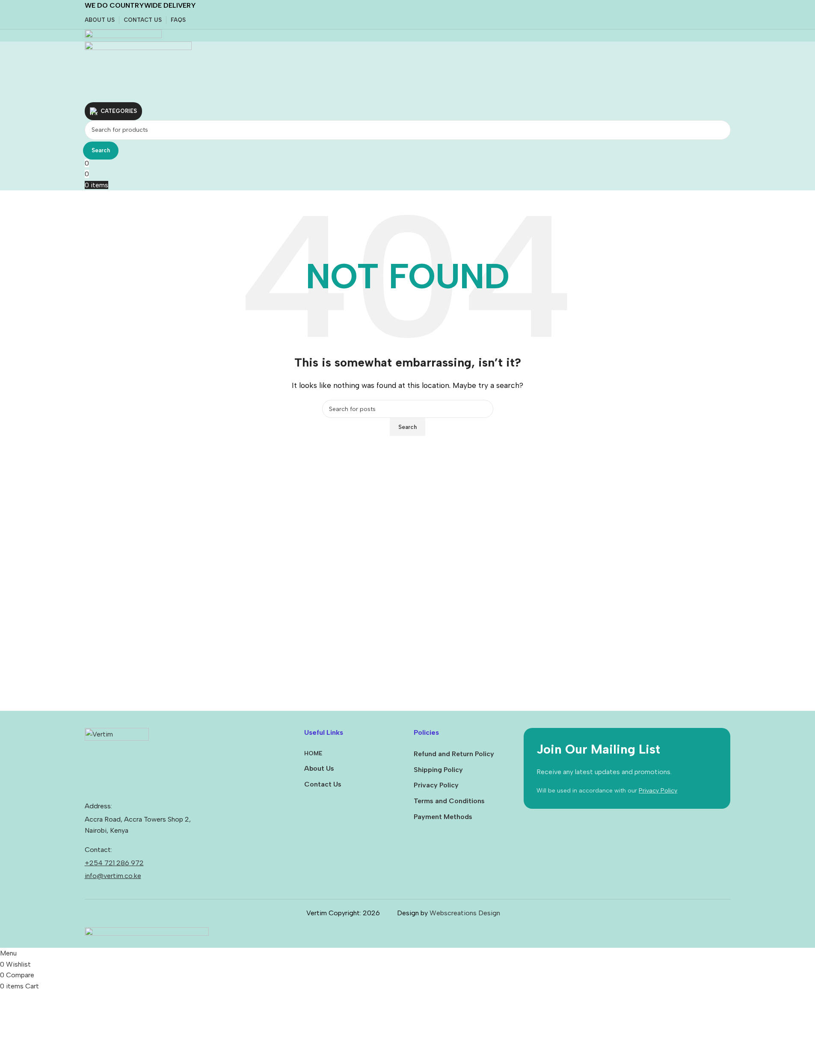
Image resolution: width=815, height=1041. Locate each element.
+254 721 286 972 (114, 863)
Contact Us (322, 784)
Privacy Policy (436, 785)
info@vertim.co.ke (113, 876)
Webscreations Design (465, 913)
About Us (319, 768)
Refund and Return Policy (454, 754)
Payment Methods (443, 817)
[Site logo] (123, 35)
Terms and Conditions (449, 801)
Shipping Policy (438, 770)
